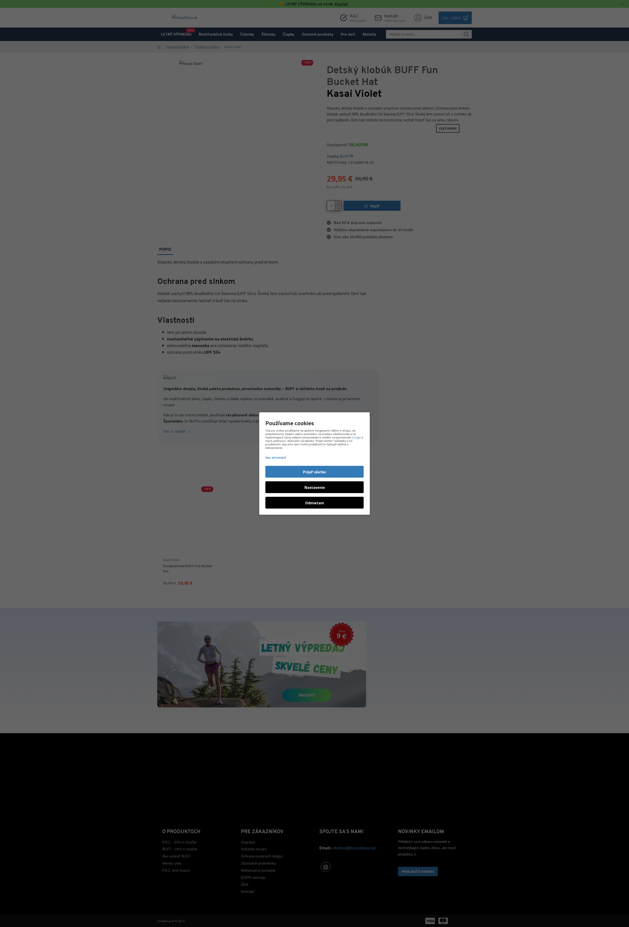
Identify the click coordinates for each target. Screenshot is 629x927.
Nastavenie (314, 487)
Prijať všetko (314, 472)
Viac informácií (275, 457)
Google (356, 437)
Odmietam (314, 503)
